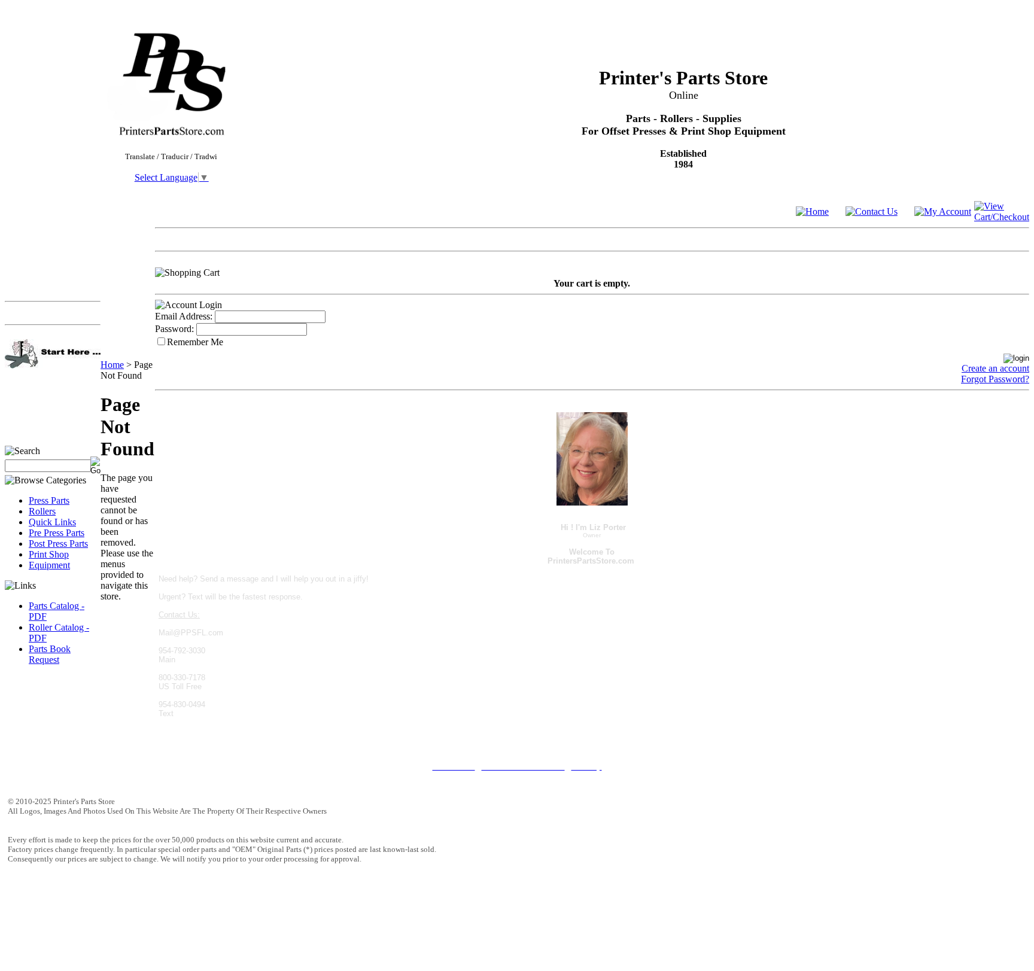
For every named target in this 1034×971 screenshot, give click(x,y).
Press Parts (49, 500)
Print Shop (49, 554)
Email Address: (183, 316)
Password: (174, 329)
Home (112, 365)
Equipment (49, 565)
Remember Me (195, 342)
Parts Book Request (50, 654)
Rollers (42, 511)
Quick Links (52, 522)
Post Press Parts (58, 543)
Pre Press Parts (56, 533)
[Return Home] (812, 211)
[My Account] (942, 211)
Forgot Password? (995, 379)
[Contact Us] (872, 211)
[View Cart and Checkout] (1001, 217)
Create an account (995, 368)
